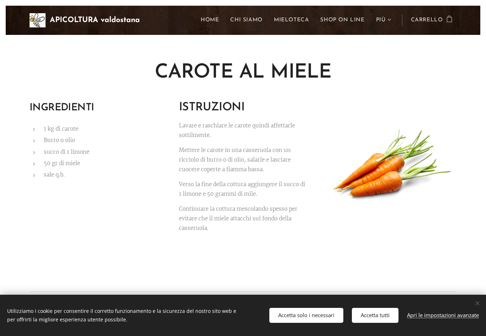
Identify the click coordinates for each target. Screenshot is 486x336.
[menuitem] (211, 20)
